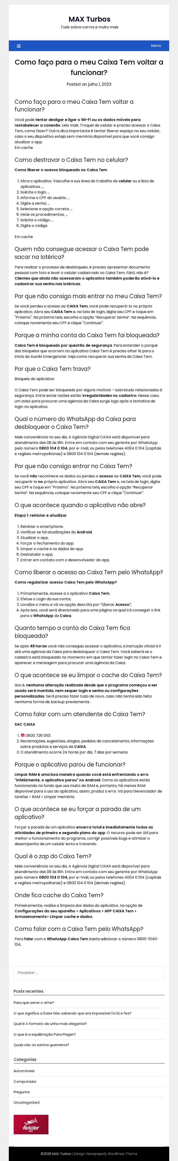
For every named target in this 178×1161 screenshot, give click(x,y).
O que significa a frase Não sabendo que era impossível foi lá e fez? (72, 1013)
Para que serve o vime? (34, 1002)
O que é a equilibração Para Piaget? (45, 1034)
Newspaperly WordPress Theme (111, 1153)
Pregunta (22, 1091)
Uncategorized (26, 1102)
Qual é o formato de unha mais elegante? (50, 1023)
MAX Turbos (90, 19)
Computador (25, 1081)
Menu (156, 45)
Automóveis (24, 1070)
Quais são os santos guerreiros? (41, 1044)
